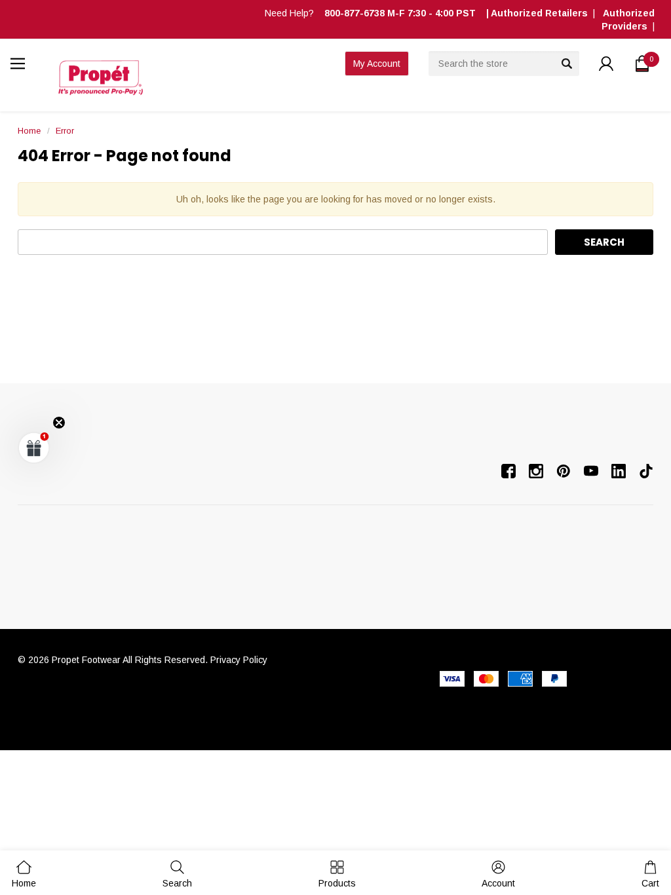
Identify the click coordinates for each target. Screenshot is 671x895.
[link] (177, 873)
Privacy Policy (238, 660)
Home (29, 131)
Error (65, 131)
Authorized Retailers (539, 13)
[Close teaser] (59, 422)
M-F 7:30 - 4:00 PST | (407, 13)
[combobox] (504, 63)
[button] (34, 447)
